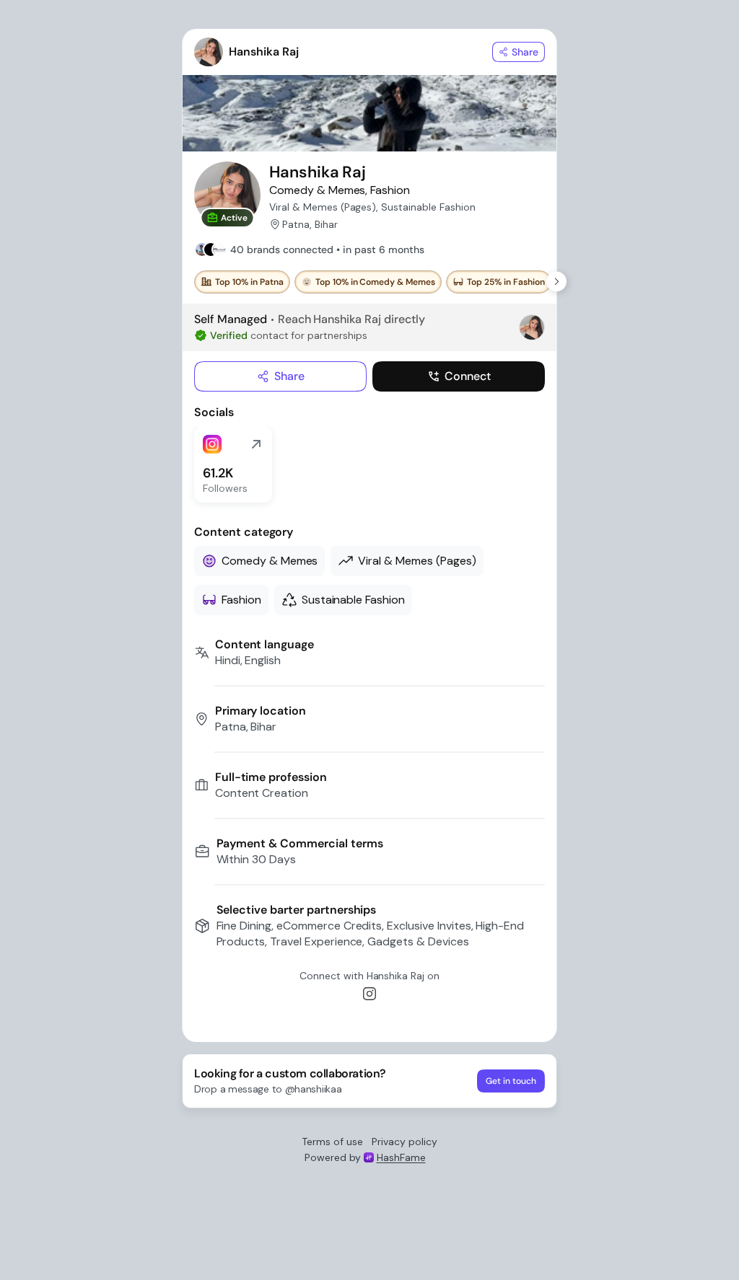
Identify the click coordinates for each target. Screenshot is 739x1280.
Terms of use (332, 1141)
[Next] (556, 282)
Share (289, 376)
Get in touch (511, 1081)
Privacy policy (404, 1141)
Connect (468, 376)
